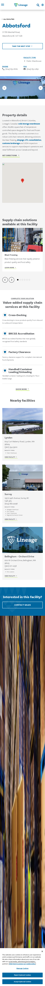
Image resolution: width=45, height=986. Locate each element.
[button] (22, 181)
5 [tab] (27, 279)
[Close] (42, 951)
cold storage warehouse (29, 123)
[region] (22, 967)
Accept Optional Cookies (22, 982)
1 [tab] (17, 279)
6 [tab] (29, 279)
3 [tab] (22, 279)
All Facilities (8, 19)
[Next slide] (41, 88)
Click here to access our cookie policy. (22, 964)
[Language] (42, 5)
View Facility (10, 457)
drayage (20, 140)
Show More (21, 389)
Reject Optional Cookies (22, 975)
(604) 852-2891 (33, 68)
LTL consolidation (33, 140)
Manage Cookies (22, 968)
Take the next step (21, 46)
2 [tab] (20, 279)
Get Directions (9, 155)
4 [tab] (24, 279)
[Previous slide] (4, 88)
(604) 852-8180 (11, 68)
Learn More (9, 267)
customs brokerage (11, 143)
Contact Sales (22, 605)
